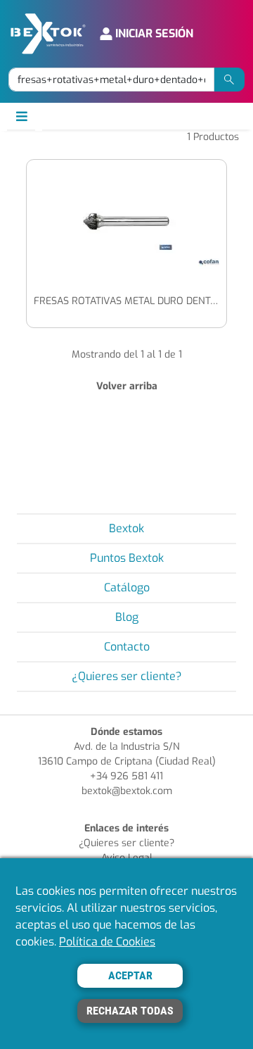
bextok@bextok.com (127, 791)
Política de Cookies (107, 941)
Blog (126, 617)
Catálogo (127, 587)
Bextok (126, 528)
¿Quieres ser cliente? (127, 676)
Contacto (127, 646)
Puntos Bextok (127, 558)
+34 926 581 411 (126, 776)
